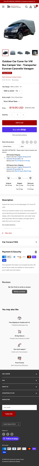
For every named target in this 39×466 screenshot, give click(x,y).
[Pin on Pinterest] (27, 142)
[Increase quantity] (23, 115)
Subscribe (8, 414)
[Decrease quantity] (12, 115)
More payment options (19, 135)
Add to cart (19, 123)
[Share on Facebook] (22, 142)
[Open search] (26, 7)
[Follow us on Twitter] (7, 434)
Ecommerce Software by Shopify (11, 461)
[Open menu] (3, 7)
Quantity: (5, 115)
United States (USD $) (9, 424)
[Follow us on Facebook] (3, 434)
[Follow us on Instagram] (11, 434)
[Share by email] (35, 142)
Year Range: (11, 87)
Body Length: (12, 97)
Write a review (19, 292)
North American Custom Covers (11, 77)
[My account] (31, 7)
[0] (35, 6)
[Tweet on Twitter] (31, 142)
